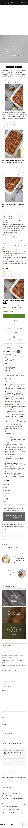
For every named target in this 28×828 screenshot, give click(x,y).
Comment (5, 690)
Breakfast (11, 41)
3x (24, 351)
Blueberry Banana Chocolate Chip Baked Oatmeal (11, 275)
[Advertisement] (14, 20)
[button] (3, 311)
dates (18, 536)
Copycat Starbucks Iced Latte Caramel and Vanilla (14, 560)
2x (21, 351)
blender (20, 253)
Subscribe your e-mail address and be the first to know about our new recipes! (13, 752)
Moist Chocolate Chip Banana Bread (9, 271)
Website (4, 724)
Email (4, 717)
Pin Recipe (14, 320)
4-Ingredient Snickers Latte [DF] (11, 809)
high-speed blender (18, 459)
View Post (14, 600)
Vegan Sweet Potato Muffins (7, 273)
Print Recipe (19, 67)
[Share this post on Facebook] (3, 547)
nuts (22, 536)
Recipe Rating (5, 684)
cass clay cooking (6, 536)
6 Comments (9, 55)
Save (10, 547)
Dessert (20, 41)
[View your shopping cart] (25, 3)
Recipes (19, 44)
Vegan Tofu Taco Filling (9, 812)
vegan (4, 539)
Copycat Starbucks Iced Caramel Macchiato (14, 573)
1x (18, 351)
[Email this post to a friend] (16, 547)
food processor (10, 421)
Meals (11, 44)
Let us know (13, 517)
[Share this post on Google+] (13, 547)
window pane (8, 404)
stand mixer (12, 388)
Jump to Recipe (11, 67)
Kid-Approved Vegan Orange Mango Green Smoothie (14, 630)
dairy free (13, 536)
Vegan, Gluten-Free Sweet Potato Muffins (14, 613)
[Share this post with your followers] (6, 547)
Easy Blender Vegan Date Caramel (14, 597)
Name (3, 710)
